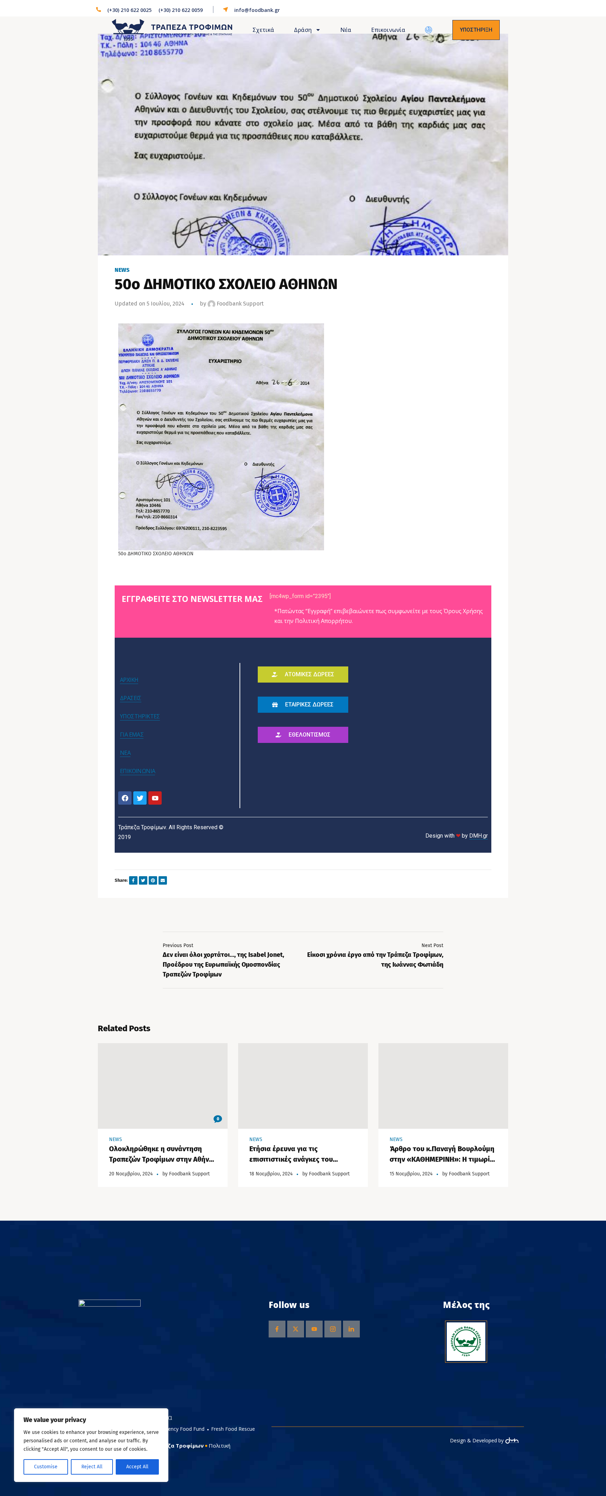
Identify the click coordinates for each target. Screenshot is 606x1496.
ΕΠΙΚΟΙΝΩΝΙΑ (137, 771)
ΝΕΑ (125, 753)
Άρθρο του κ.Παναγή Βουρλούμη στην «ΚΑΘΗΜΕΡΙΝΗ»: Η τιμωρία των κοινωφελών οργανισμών (442, 1159)
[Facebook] (125, 798)
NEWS (122, 270)
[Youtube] (155, 798)
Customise (46, 1467)
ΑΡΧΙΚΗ (129, 680)
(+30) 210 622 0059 (181, 10)
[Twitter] (140, 798)
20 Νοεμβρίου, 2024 (131, 1174)
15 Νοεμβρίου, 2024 (411, 1174)
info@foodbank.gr (257, 10)
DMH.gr (478, 835)
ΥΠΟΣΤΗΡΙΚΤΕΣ (140, 716)
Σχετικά (263, 30)
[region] (91, 1445)
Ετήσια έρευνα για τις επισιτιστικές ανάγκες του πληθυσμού (291, 1159)
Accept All (137, 1467)
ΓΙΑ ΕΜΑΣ (131, 734)
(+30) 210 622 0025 (129, 10)
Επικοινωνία (388, 30)
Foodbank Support (239, 303)
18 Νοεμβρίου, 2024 (270, 1174)
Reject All (91, 1467)
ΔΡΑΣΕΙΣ (130, 698)
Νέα (345, 30)
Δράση (303, 30)
